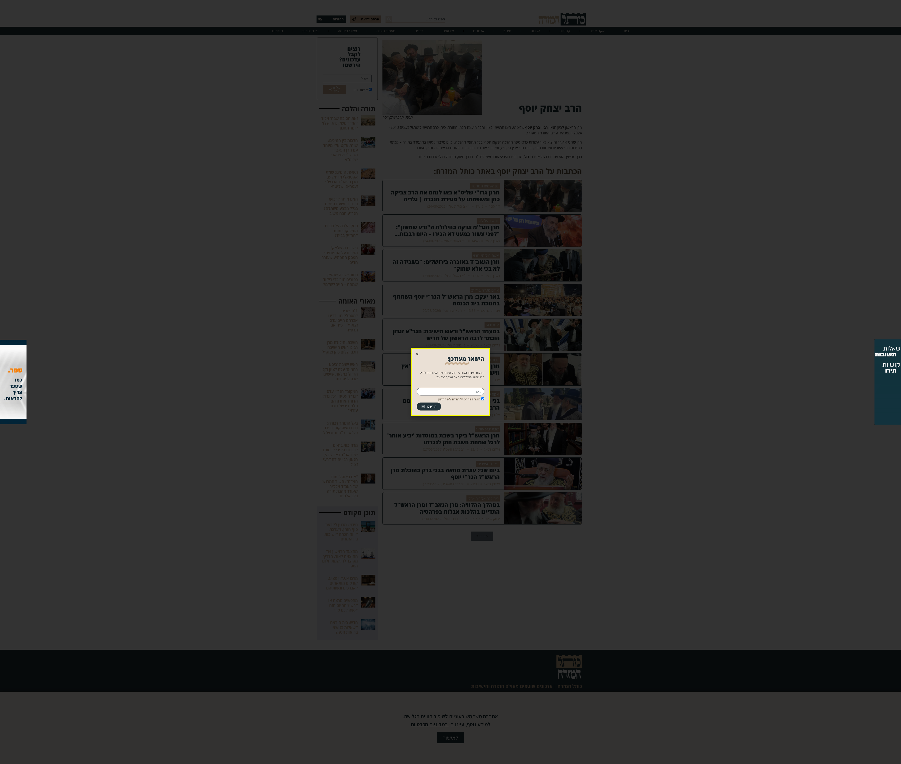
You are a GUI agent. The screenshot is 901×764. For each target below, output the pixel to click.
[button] (417, 354)
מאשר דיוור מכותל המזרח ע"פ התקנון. (459, 399)
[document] (450, 382)
